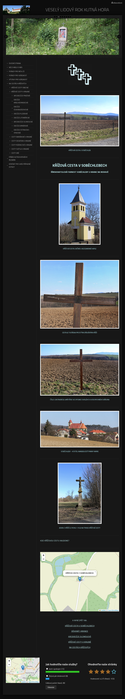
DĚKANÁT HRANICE (79, 631)
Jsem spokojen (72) (56, 668)
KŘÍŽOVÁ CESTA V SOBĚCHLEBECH (79, 625)
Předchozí (6, 37)
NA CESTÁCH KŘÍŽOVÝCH (79, 647)
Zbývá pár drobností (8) (58, 675)
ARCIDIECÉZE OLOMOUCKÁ (79, 636)
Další (119, 37)
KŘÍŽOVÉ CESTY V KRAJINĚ (79, 641)
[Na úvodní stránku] (16, 13)
